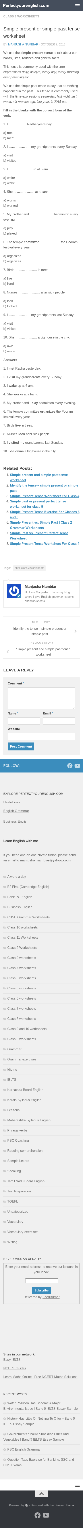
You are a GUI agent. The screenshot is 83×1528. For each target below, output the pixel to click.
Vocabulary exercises (23, 1232)
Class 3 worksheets (21, 16)
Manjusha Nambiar (23, 44)
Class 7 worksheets (21, 1008)
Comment (16, 683)
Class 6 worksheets (21, 988)
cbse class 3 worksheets (29, 567)
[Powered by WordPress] (26, 1505)
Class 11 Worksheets (22, 937)
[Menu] (77, 5)
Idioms (12, 1069)
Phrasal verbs (17, 1130)
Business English (15, 821)
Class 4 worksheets (21, 968)
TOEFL (12, 1201)
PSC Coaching (18, 1140)
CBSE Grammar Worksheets (28, 917)
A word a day (16, 876)
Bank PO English (19, 897)
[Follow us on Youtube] (77, 765)
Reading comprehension (24, 1150)
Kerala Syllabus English (24, 1100)
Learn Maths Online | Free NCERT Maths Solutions (40, 1377)
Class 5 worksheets (21, 978)
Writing (12, 1242)
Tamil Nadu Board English (25, 1181)
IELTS (11, 1079)
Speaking (14, 1171)
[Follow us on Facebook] (70, 765)
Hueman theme (64, 1505)
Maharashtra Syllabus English (28, 1120)
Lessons (13, 1110)
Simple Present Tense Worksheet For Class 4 (44, 496)
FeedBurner (51, 1297)
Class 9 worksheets (21, 1039)
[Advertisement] (25, 1337)
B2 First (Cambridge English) (28, 887)
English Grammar (16, 811)
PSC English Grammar (24, 1449)
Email (48, 713)
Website (14, 729)
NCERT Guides (14, 1368)
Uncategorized (17, 1211)
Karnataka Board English (25, 1090)
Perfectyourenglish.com (26, 5)
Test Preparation (19, 1191)
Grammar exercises (22, 1059)
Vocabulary (15, 1222)
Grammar (14, 1049)
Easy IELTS (12, 1359)
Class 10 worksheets (22, 927)
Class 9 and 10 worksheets (27, 1029)
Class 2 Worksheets (22, 947)
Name (13, 713)
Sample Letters (18, 1161)
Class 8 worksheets (21, 1019)
